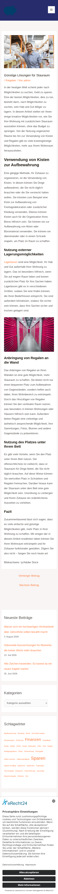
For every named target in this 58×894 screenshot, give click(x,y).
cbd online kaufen (38, 733)
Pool (44, 746)
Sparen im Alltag (10, 766)
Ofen (39, 746)
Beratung (21, 733)
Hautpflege (47, 740)
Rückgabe (39, 751)
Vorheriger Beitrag (29, 575)
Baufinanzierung (10, 733)
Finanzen (33, 739)
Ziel (26, 776)
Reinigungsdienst (10, 751)
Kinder (12, 746)
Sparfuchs (21, 766)
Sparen (38, 758)
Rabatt (49, 746)
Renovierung (29, 751)
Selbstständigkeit (23, 759)
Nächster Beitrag (29, 585)
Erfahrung (19, 740)
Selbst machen (9, 759)
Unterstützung (29, 771)
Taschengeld (9, 771)
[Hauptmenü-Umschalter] (51, 9)
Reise (20, 751)
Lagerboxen (10, 262)
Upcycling (40, 771)
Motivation (32, 746)
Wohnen (21, 776)
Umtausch (19, 771)
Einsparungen (9, 740)
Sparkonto (30, 766)
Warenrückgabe (10, 776)
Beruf (28, 733)
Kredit (24, 746)
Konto (19, 746)
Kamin (6, 746)
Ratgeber (11, 80)
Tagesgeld (40, 766)
